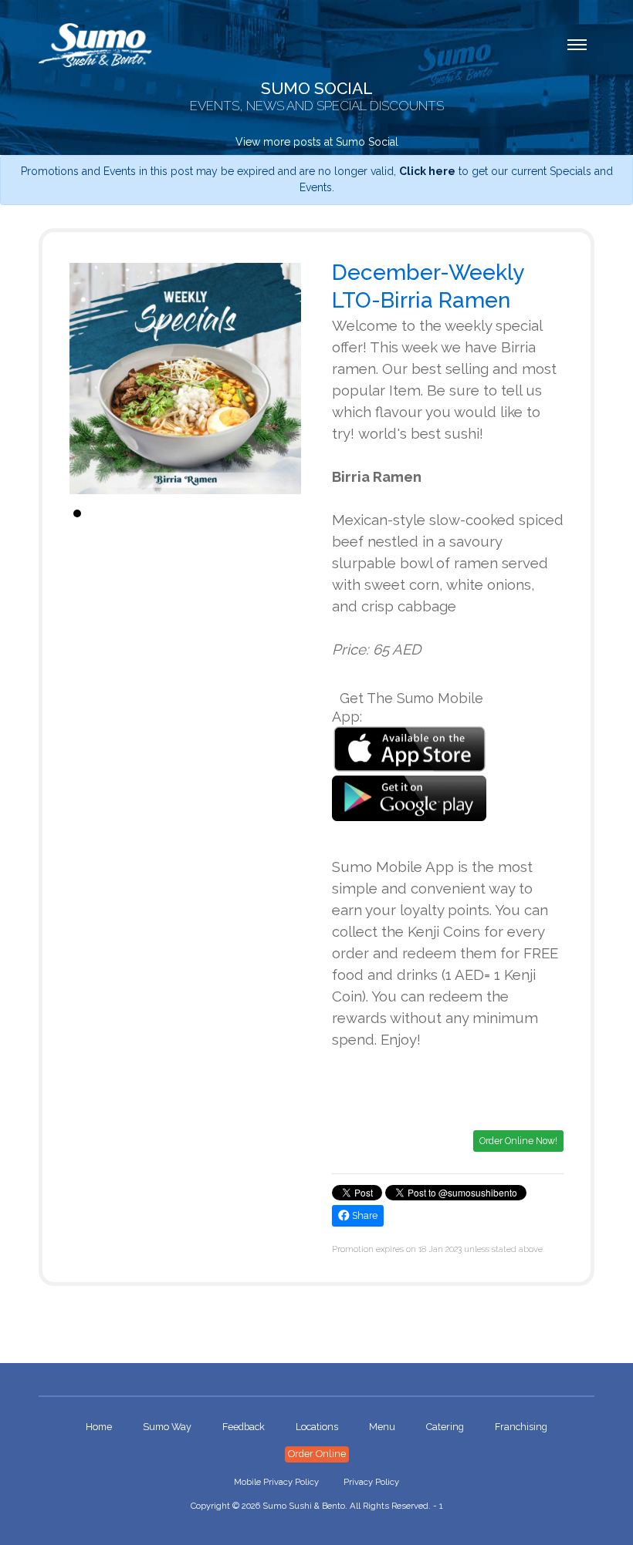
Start (282, 513)
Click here (427, 171)
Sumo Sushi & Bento (303, 1505)
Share (363, 1215)
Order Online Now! (518, 1140)
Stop (293, 513)
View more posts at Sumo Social (316, 142)
